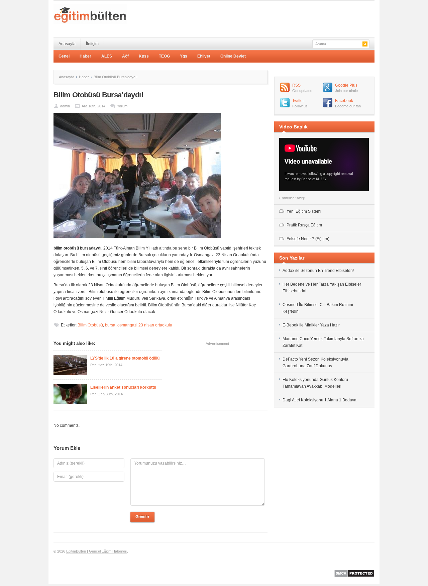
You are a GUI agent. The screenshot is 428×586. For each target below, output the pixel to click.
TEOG (164, 56)
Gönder (142, 516)
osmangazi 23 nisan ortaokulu (144, 325)
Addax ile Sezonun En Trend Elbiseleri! (318, 270)
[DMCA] (354, 576)
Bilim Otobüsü (90, 325)
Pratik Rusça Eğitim (304, 225)
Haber (85, 56)
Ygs (183, 56)
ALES (106, 56)
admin (65, 106)
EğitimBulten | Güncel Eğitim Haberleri (96, 551)
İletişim (92, 43)
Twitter (298, 100)
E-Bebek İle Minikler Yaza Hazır (311, 325)
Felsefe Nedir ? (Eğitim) (308, 238)
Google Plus (346, 85)
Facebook (344, 100)
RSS (296, 85)
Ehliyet (203, 56)
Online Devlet (233, 56)
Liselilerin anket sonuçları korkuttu (123, 387)
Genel (64, 56)
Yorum (122, 106)
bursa (110, 325)
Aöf (125, 56)
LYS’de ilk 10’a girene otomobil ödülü (124, 358)
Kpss (144, 56)
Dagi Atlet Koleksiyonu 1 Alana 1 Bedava (319, 400)
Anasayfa (67, 43)
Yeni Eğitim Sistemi (304, 211)
